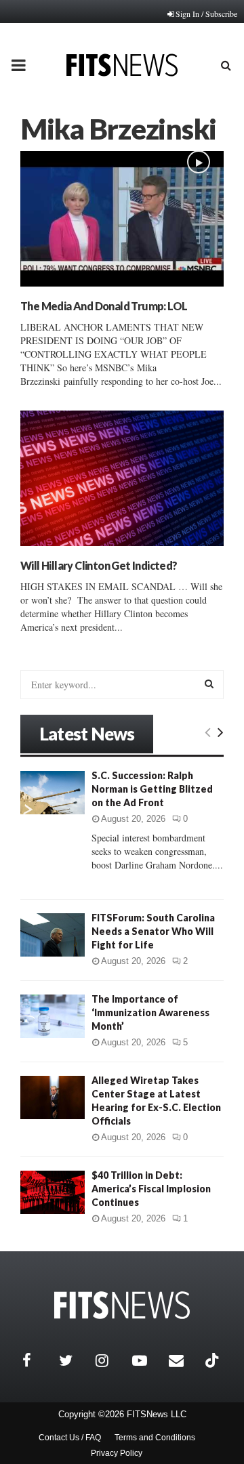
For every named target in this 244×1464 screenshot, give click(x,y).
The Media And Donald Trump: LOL (103, 305)
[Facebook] (37, 1360)
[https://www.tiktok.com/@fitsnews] (213, 1360)
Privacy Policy (116, 1453)
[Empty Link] (208, 732)
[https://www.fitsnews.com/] (122, 1305)
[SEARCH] (209, 683)
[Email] (184, 1360)
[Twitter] (74, 1360)
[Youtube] (147, 1360)
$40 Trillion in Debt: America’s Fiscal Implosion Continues (151, 1188)
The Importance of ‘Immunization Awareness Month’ (150, 1012)
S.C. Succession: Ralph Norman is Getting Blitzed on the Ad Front (152, 789)
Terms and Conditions (155, 1437)
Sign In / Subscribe (206, 13)
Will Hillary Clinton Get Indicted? (99, 565)
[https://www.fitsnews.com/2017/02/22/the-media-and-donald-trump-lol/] (122, 219)
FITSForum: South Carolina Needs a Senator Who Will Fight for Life (153, 931)
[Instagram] (110, 1360)
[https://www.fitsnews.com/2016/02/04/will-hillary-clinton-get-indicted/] (122, 478)
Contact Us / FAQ (70, 1437)
